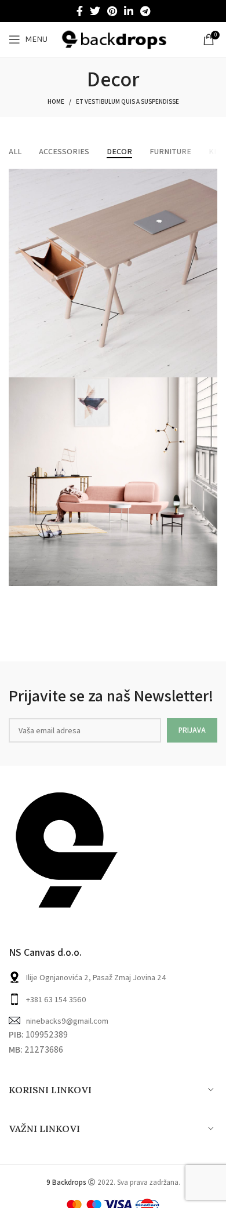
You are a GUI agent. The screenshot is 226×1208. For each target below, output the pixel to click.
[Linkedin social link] (129, 11)
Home (56, 101)
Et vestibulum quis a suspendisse (127, 101)
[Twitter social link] (95, 11)
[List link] (113, 999)
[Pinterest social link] (112, 11)
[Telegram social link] (145, 11)
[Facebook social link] (79, 11)
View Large (208, 177)
